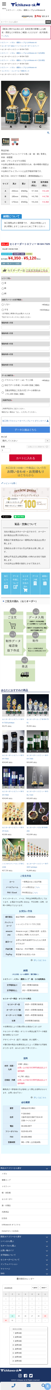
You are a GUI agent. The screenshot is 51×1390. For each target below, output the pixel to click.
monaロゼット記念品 (10, 1231)
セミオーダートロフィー (30, 46)
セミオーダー (7, 1199)
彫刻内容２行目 (7, 333)
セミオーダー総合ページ (10, 46)
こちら (6, 36)
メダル (4, 1174)
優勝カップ (6, 1180)
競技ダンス (25, 71)
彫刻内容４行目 (7, 354)
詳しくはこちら (40, 960)
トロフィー (6, 1186)
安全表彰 (41, 60)
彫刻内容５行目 (7, 365)
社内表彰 (41, 53)
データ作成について (15, 579)
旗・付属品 (6, 1205)
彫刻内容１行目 (7, 323)
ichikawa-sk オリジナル (11, 1225)
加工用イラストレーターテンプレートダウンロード (24, 421)
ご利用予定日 (7, 400)
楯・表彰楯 (6, 1193)
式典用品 (5, 1212)
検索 (48, 22)
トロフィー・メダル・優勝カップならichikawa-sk (18, 42)
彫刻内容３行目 (7, 344)
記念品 (4, 1218)
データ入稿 (35, 578)
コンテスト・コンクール (10, 71)
